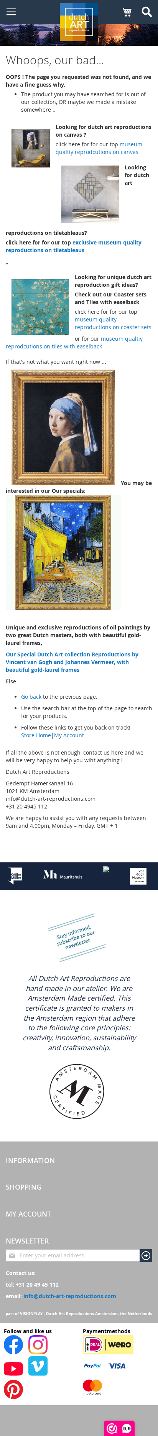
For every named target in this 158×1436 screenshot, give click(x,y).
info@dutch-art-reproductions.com (69, 1296)
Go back (31, 696)
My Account (69, 735)
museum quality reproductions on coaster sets (113, 323)
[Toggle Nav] (11, 12)
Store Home (36, 735)
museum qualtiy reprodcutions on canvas (99, 148)
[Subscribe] (146, 1255)
